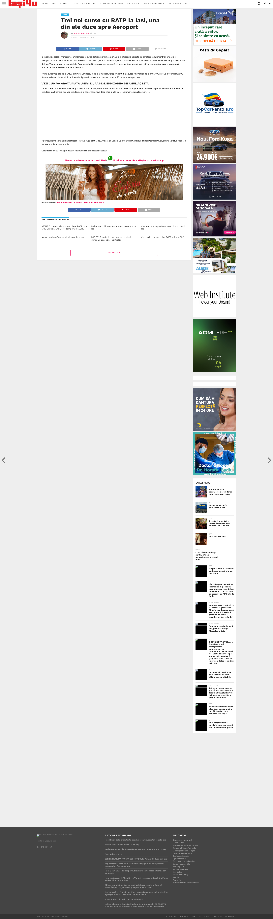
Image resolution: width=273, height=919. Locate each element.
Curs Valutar (178, 842)
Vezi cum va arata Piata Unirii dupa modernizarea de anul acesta (95, 83)
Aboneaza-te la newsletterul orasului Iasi (85, 160)
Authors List (171, 917)
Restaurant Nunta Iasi (182, 840)
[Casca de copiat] (214, 82)
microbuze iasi (64, 203)
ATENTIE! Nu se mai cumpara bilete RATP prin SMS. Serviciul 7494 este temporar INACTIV (64, 227)
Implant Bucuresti (180, 869)
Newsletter (230, 917)
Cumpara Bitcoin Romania (184, 848)
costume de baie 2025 (182, 853)
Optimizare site (179, 858)
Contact (64, 3)
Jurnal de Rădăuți (180, 874)
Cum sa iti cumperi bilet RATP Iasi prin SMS (162, 237)
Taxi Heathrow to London (184, 861)
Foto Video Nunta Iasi (111, 3)
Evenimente (133, 3)
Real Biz (176, 877)
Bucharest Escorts (181, 856)
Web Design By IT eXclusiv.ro (185, 845)
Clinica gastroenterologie (184, 850)
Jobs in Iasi (204, 917)
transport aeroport (93, 203)
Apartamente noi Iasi (84, 3)
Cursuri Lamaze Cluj (181, 864)
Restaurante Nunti (153, 3)
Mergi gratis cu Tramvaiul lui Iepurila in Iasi (63, 237)
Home (45, 3)
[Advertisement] (114, 116)
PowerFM (177, 880)
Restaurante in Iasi (178, 3)
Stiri (54, 3)
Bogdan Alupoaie (81, 33)
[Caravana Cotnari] (114, 199)
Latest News (217, 917)
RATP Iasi (77, 203)
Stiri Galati (177, 872)
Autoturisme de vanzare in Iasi (186, 882)
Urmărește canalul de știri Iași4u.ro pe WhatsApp (138, 160)
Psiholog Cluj (178, 866)
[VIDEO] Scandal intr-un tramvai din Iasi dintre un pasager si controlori (111, 238)
